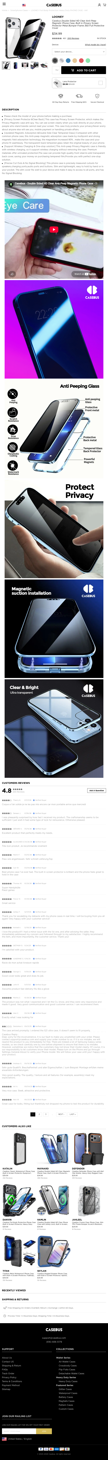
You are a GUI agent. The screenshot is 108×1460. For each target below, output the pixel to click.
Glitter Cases (65, 1389)
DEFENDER (78, 1168)
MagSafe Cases (66, 1401)
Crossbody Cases (68, 1365)
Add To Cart (86, 70)
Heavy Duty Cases (68, 1381)
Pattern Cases (66, 1405)
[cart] (104, 4)
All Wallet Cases (67, 1361)
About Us (7, 1358)
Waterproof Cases (68, 1393)
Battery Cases (66, 1397)
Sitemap (6, 1389)
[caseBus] (54, 5)
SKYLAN (41, 1271)
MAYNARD (43, 1168)
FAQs (5, 1369)
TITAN (6, 1271)
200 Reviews (73, 38)
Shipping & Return (11, 1365)
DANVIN (7, 1220)
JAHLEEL (77, 1220)
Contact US (8, 1361)
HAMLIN (41, 1220)
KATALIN (7, 1168)
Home (4, 10)
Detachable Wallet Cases (71, 1373)
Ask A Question (96, 790)
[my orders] (99, 4)
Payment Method (11, 1385)
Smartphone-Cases (19, 10)
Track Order (8, 1373)
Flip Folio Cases (67, 1369)
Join (44, 1431)
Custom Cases (66, 1409)
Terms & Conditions (12, 1381)
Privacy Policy (9, 1377)
